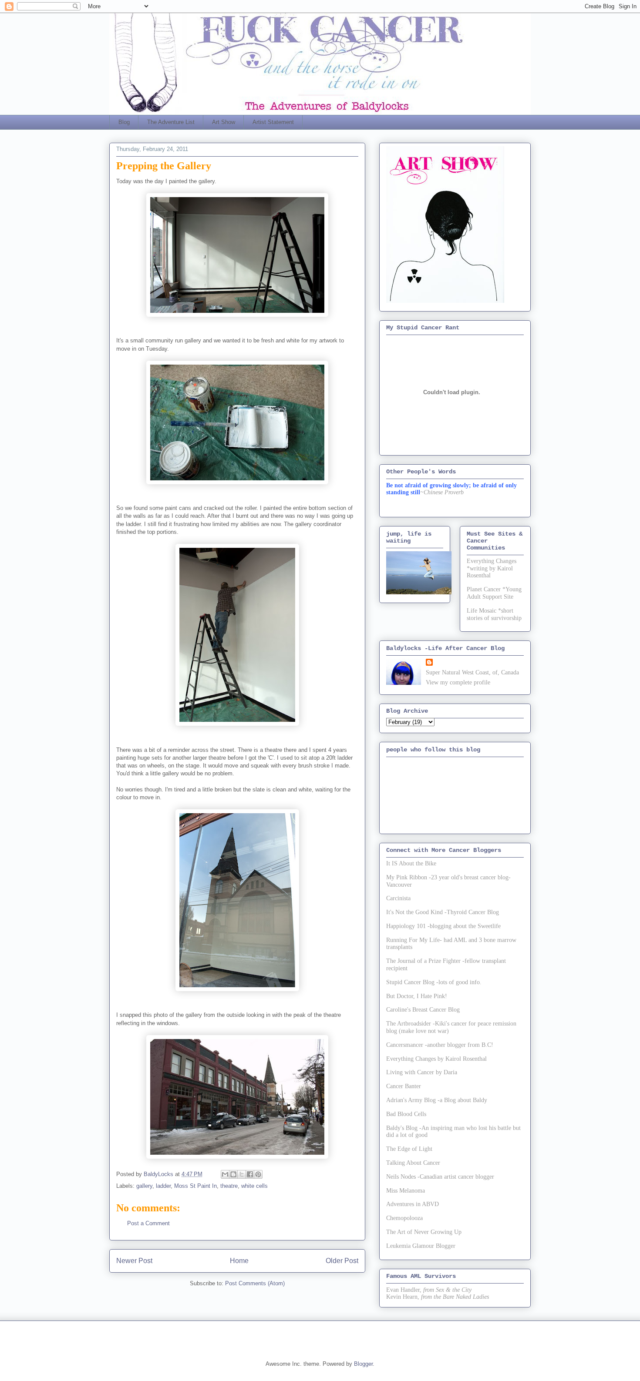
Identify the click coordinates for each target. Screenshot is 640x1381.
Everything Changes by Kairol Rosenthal (436, 1059)
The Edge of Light (409, 1149)
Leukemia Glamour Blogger (420, 1246)
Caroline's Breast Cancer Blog (423, 1009)
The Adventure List (171, 122)
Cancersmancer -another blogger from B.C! (439, 1045)
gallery (144, 1186)
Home (239, 1260)
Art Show (223, 122)
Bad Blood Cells (406, 1114)
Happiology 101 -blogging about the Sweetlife (443, 926)
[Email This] (225, 1174)
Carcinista (398, 898)
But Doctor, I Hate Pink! (416, 996)
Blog (124, 122)
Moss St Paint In (195, 1186)
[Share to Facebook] (250, 1174)
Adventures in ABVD (412, 1204)
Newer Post (134, 1260)
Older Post (342, 1260)
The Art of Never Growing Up (423, 1232)
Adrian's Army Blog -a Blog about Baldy (436, 1100)
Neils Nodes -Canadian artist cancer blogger (440, 1176)
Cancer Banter (403, 1086)
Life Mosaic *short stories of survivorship (494, 614)
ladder (163, 1186)
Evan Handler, (403, 1290)
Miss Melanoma (405, 1190)
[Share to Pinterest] (258, 1174)
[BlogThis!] (233, 1174)
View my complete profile (458, 682)
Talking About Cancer (413, 1163)
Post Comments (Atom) (255, 1283)
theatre (229, 1186)
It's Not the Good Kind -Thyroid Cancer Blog (442, 912)
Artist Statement (273, 122)
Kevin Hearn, (402, 1297)
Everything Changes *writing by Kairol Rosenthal (491, 568)
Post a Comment (148, 1223)
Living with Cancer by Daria (421, 1072)
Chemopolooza (404, 1218)
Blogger (363, 1364)
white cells (254, 1186)
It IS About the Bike (411, 863)
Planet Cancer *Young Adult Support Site (494, 593)
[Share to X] (241, 1174)
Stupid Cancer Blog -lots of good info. (434, 982)
